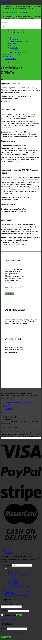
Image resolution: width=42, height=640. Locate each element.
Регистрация (6, 637)
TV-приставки (15, 50)
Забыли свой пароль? (9, 619)
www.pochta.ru (33, 123)
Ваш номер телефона (14, 287)
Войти (19, 615)
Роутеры (13, 45)
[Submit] (6, 568)
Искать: (8, 565)
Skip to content (7, 2)
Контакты (9, 56)
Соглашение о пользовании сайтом (18, 402)
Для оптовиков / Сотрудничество (18, 12)
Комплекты (14, 39)
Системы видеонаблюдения (20, 52)
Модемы (13, 43)
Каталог (8, 37)
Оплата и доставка (12, 54)
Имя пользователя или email (12, 604)
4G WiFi (4, 22)
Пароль (4, 611)
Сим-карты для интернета (19, 41)
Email (3, 628)
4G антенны (14, 48)
